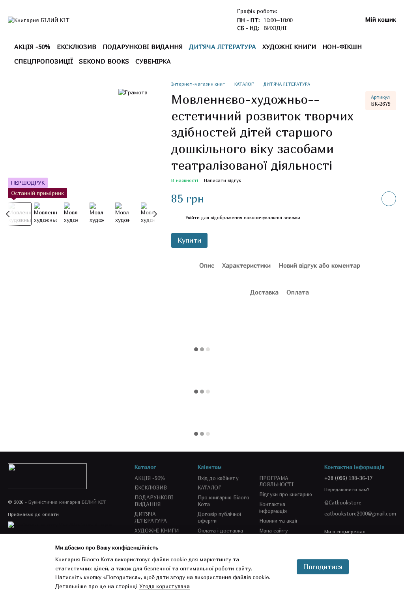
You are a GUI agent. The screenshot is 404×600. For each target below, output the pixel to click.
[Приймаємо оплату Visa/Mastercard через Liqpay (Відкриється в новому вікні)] (65, 527)
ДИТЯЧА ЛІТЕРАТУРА (222, 47)
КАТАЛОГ (209, 487)
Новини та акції (278, 521)
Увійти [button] (192, 217)
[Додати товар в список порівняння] (366, 198)
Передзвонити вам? (346, 489)
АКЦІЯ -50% (32, 47)
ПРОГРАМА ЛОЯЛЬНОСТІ (276, 481)
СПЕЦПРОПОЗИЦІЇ (43, 61)
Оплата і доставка (220, 530)
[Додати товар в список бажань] (389, 198)
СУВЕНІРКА (153, 61)
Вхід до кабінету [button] (218, 478)
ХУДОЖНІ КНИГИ (289, 47)
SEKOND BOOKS (104, 61)
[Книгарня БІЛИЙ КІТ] (47, 476)
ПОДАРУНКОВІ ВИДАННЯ (143, 47)
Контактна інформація (273, 507)
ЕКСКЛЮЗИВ (76, 47)
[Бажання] (314, 19)
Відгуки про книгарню (285, 494)
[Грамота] (133, 92)
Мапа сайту (273, 530)
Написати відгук (222, 180)
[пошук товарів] (383, 54)
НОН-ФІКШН (342, 47)
